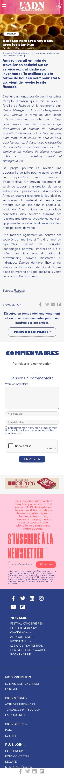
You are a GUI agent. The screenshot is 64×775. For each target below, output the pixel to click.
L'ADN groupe (14, 751)
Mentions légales (18, 767)
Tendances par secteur (22, 709)
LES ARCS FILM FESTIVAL (26, 645)
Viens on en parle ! (32, 332)
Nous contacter (17, 756)
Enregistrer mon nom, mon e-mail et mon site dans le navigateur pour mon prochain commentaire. (31, 430)
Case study (11, 34)
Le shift (10, 735)
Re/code (19, 290)
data (8, 730)
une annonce (19, 96)
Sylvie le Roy (12, 48)
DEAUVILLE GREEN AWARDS (28, 650)
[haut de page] (58, 771)
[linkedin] (34, 772)
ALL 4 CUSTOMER (21, 636)
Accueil (6, 53)
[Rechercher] (59, 6)
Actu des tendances (20, 704)
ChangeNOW (19, 632)
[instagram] (41, 600)
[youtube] (13, 608)
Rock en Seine (20, 654)
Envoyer (32, 459)
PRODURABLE (19, 641)
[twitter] (27, 772)
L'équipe (11, 761)
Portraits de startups (23, 53)
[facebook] (20, 772)
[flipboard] (42, 772)
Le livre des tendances (22, 683)
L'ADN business (15, 715)
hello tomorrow (23, 628)
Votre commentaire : (17, 384)
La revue (11, 689)
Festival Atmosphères (26, 623)
